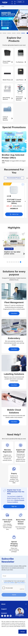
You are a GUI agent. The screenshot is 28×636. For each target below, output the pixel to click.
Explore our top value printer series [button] (12, 253)
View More (14, 313)
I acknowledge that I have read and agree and (14, 581)
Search (12, 4)
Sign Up (14, 506)
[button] (8, 62)
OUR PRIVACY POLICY (19, 626)
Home (3, 6)
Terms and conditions (9, 582)
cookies (7, 621)
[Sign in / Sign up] (12, 2)
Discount (7, 184)
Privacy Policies (21, 582)
